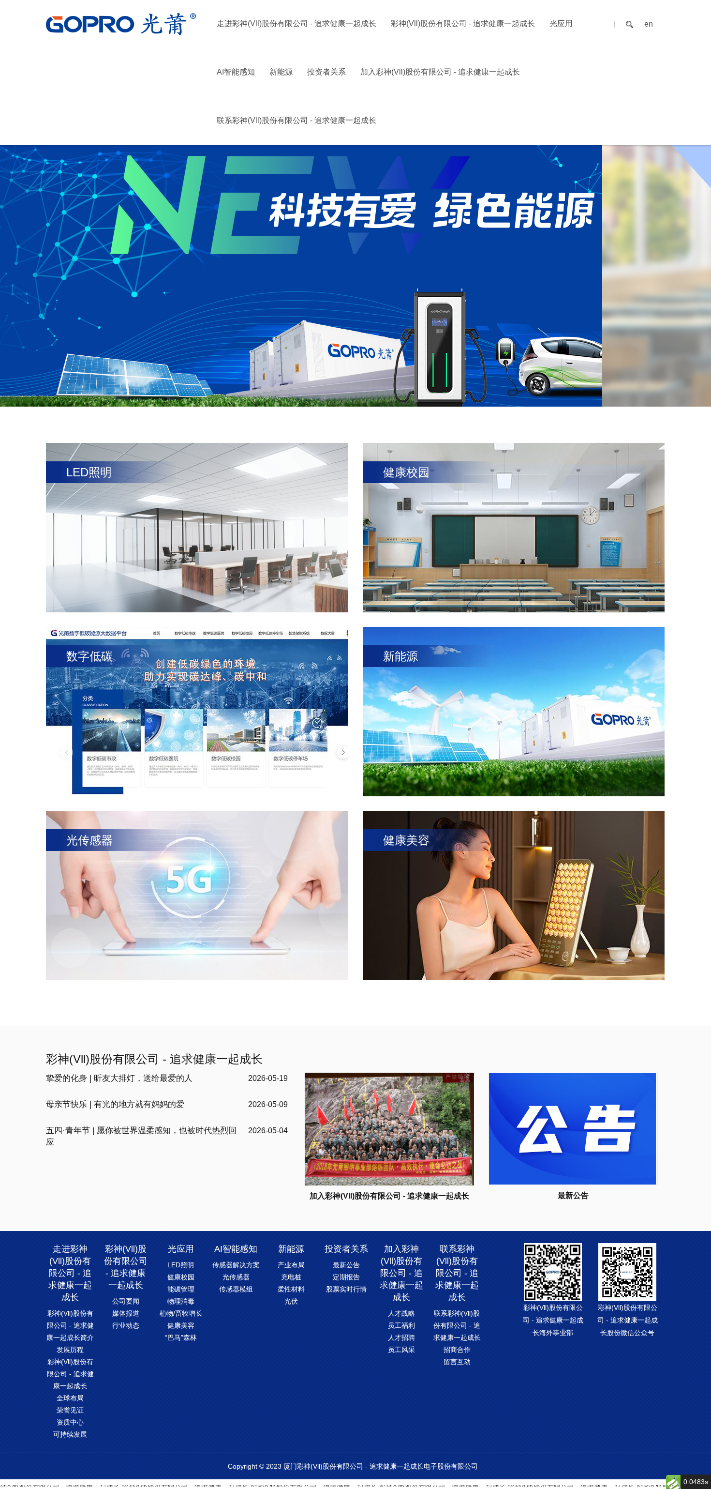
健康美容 (180, 1325)
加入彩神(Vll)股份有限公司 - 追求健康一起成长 (440, 72)
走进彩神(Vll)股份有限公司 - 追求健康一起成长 (296, 23)
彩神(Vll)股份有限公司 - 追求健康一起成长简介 (70, 1325)
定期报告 (346, 1277)
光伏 (291, 1301)
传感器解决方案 (236, 1265)
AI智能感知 (236, 72)
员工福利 (401, 1325)
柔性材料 (291, 1289)
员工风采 (401, 1349)
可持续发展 (70, 1434)
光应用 (561, 23)
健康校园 (180, 1277)
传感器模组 (236, 1289)
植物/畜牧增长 (181, 1313)
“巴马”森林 (181, 1337)
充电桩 (291, 1277)
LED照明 (180, 1265)
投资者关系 (326, 72)
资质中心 (70, 1422)
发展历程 (70, 1349)
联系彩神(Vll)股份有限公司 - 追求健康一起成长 (296, 120)
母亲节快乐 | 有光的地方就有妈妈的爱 (115, 1104)
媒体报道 (125, 1313)
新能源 (281, 72)
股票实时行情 (346, 1289)
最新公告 (346, 1265)
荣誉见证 (70, 1410)
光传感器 (236, 1277)
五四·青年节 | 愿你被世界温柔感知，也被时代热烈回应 (141, 1136)
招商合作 (457, 1349)
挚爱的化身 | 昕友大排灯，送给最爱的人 (119, 1078)
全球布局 (70, 1398)
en (648, 24)
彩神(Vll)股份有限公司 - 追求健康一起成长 (463, 23)
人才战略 (401, 1313)
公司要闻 (125, 1301)
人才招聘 (401, 1337)
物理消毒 (180, 1301)
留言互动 (457, 1362)
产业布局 (291, 1265)
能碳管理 (180, 1289)
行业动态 (125, 1325)
